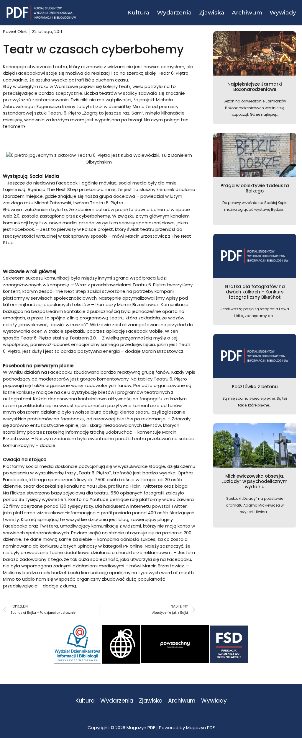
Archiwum (182, 701)
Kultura (85, 701)
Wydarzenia (116, 701)
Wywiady (214, 701)
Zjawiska (151, 701)
